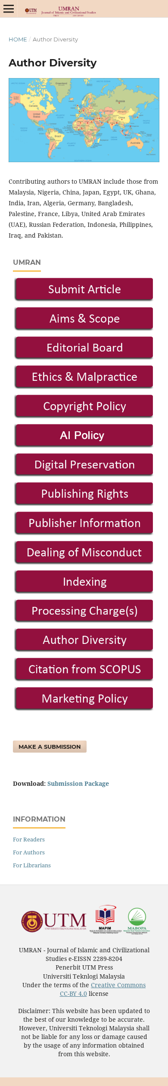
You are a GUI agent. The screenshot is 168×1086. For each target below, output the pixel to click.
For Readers (29, 839)
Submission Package (78, 783)
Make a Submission (50, 746)
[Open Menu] (8, 8)
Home (18, 39)
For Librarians (32, 865)
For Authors (29, 852)
